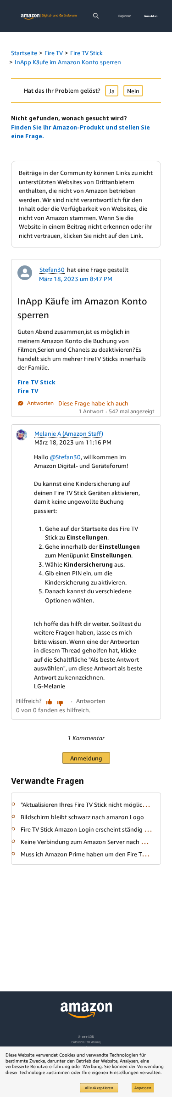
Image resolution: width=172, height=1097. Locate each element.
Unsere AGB (86, 1036)
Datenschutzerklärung (86, 1042)
